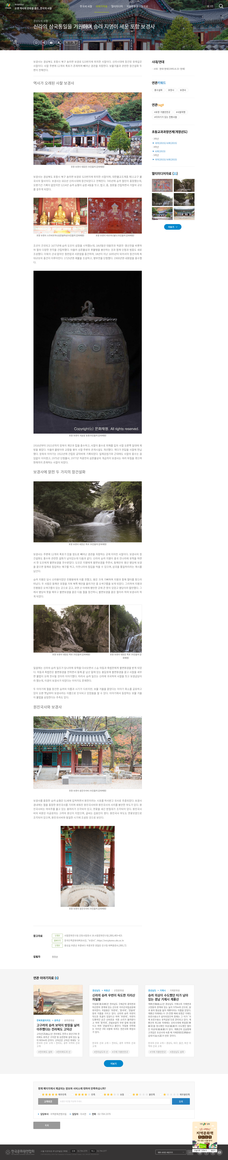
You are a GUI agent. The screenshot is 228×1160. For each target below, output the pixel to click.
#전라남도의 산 (101, 1051)
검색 (221, 6)
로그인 (210, 6)
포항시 (171, 89)
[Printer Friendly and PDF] (51, 44)
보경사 (183, 89)
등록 (181, 1101)
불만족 (152, 1094)
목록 (47, 1125)
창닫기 (213, 1151)
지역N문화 (10, 6)
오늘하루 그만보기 (200, 1151)
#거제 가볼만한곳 (158, 1051)
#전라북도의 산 (63, 1051)
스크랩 (36, 43)
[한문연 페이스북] (206, 1154)
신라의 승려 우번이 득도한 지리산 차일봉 (113, 997)
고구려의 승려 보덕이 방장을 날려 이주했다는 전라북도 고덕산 (58, 1027)
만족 (93, 1094)
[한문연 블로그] (213, 1154)
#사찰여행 (180, 112)
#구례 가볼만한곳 (120, 1051)
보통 (122, 1094)
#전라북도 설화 (45, 1051)
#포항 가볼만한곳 (162, 112)
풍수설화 (158, 89)
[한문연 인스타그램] (200, 1154)
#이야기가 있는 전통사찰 (165, 116)
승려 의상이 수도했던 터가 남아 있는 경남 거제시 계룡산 (168, 997)
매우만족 (62, 1094)
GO (190, 1152)
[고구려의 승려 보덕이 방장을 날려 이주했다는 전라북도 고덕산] (58, 1000)
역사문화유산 (33, 6)
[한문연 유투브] (219, 1154)
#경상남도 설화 (177, 1051)
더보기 (171, 226)
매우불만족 (185, 1094)
